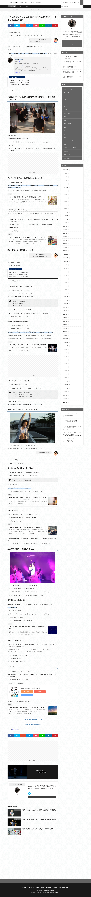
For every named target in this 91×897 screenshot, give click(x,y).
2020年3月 (66, 370)
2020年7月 (66, 356)
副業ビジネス (66, 109)
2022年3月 (66, 286)
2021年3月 (66, 328)
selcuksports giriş (67, 441)
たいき (65, 423)
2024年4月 (66, 198)
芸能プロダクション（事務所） (70, 147)
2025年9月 (66, 173)
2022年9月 (66, 264)
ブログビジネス (67, 102)
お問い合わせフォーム (64, 887)
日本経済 (65, 116)
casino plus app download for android (71, 435)
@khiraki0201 (22, 61)
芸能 (17, 6)
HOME (10, 9)
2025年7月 (66, 176)
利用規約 (55, 887)
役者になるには (23, 9)
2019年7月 (66, 398)
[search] (82, 6)
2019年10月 (66, 388)
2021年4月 (66, 324)
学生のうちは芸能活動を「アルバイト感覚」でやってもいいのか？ (72, 77)
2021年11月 (66, 300)
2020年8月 (66, 352)
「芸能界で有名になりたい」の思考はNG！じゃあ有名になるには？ (27, 527)
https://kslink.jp (19, 65)
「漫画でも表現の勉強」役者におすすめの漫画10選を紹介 (37, 829)
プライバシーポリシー (46, 887)
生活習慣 (65, 127)
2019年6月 (66, 402)
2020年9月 (66, 349)
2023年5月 (66, 236)
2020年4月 (66, 367)
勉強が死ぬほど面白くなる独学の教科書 (30, 688)
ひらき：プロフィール (34, 887)
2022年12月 (66, 254)
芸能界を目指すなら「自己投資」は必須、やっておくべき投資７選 (27, 237)
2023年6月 (66, 233)
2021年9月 (66, 307)
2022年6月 (66, 275)
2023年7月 (66, 229)
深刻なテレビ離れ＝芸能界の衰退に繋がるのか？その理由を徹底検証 (72, 414)
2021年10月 (66, 303)
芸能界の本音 (38, 2)
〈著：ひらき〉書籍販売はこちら (69, 2)
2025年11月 (66, 169)
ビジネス (23, 6)
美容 (65, 134)
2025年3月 (66, 180)
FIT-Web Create (45, 892)
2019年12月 (66, 381)
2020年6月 (66, 359)
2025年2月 (66, 183)
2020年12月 (66, 338)
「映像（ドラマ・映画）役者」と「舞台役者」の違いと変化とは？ (40, 819)
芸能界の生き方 (24, 2)
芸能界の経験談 (67, 158)
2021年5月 (66, 321)
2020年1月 (66, 377)
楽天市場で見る (39, 691)
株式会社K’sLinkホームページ (33, 724)
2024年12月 (66, 187)
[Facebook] (11, 25)
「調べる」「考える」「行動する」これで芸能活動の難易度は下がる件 (72, 433)
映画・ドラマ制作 (67, 123)
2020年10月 (66, 345)
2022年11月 (66, 257)
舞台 (27, 6)
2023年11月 (66, 215)
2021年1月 (66, 335)
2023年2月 (66, 247)
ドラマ (30, 6)
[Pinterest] (55, 25)
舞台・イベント (67, 137)
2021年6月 (66, 317)
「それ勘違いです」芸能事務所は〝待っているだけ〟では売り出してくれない (72, 421)
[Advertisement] (32, 162)
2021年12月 (66, 296)
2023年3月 (66, 243)
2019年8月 (66, 395)
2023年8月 (66, 226)
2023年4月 (66, 240)
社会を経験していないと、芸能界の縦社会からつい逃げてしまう (72, 57)
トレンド (65, 96)
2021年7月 (66, 314)
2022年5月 (66, 279)
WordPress (57, 892)
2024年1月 (66, 208)
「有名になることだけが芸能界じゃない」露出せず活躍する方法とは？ (27, 627)
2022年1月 (66, 293)
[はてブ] (29, 25)
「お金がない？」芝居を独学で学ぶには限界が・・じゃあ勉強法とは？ (41, 9)
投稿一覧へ (42, 796)
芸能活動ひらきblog (49, 890)
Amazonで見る (27, 691)
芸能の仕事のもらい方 (68, 140)
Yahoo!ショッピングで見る (27, 694)
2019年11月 (66, 384)
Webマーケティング (68, 89)
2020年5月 (66, 363)
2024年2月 (66, 205)
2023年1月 (66, 250)
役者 (20, 6)
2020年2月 (66, 374)
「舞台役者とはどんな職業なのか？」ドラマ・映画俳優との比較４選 (27, 345)
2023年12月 (66, 212)
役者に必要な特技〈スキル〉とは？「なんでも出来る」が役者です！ (27, 497)
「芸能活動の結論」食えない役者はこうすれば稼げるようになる (26, 707)
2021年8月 (66, 310)
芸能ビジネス (66, 144)
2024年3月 (66, 201)
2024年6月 (66, 194)
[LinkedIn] (48, 25)
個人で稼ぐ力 (31, 2)
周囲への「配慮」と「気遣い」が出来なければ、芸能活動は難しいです (72, 72)
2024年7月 (66, 191)
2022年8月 (66, 268)
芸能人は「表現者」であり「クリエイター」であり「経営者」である (72, 67)
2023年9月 (66, 222)
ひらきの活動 (66, 92)
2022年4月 (66, 282)
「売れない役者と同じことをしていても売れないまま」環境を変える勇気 (72, 62)
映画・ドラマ (66, 120)
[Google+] (23, 25)
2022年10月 (66, 261)
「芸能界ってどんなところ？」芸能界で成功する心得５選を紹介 (39, 810)
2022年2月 (66, 289)
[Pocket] (36, 25)
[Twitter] (17, 25)
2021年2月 (66, 331)
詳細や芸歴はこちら (19, 72)
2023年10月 (66, 219)
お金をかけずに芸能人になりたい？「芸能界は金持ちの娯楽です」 (27, 197)
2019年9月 (66, 391)
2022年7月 (66, 271)
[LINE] (42, 25)
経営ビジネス (66, 130)
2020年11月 (66, 342)
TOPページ (24, 887)
